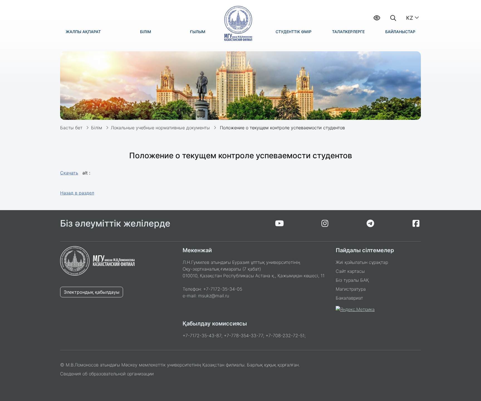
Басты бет (71, 127)
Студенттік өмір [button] (293, 31)
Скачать (69, 173)
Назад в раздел (77, 193)
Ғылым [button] (197, 31)
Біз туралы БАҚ (352, 280)
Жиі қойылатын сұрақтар (362, 262)
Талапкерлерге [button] (348, 31)
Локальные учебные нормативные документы (160, 127)
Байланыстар (400, 31)
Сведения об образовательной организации (107, 373)
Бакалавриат (349, 298)
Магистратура (351, 289)
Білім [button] (145, 31)
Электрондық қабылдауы (91, 292)
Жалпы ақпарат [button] (83, 31)
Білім (96, 127)
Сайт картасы (350, 271)
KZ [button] (409, 17)
